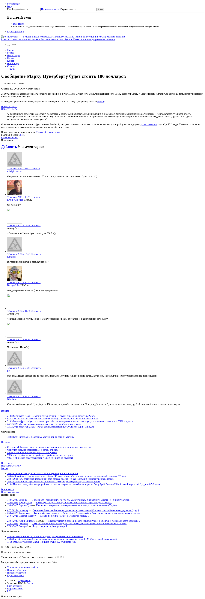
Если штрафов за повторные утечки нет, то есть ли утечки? (40, 437)
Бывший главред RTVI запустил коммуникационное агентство (45, 473)
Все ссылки (7, 463)
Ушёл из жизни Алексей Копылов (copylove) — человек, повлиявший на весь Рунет (52, 418)
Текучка (11, 69)
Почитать (6, 442)
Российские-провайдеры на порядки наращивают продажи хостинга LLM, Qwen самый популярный (62, 539)
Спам (21, 135)
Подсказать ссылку (11, 465)
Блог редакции (14, 586)
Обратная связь (15, 588)
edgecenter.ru (24, 580)
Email (10, 9)
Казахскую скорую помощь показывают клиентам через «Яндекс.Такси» (73, 502)
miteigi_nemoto (14, 171)
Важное (5, 411)
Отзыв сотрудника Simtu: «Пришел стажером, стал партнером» (42, 542)
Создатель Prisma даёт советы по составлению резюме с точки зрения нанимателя (49, 447)
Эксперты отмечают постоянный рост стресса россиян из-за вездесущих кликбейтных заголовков (63, 479)
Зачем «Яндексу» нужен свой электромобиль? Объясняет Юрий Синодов (50, 426)
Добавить (9, 147)
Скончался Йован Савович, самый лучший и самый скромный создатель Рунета (51, 416)
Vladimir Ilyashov (27, 515)
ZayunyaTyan (25, 502)
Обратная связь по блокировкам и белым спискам (32, 450)
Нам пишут (13, 63)
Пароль (54, 9)
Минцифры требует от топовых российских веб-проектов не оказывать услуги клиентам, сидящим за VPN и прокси (70, 421)
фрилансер (22, 510)
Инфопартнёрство (16, 572)
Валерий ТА (13, 285)
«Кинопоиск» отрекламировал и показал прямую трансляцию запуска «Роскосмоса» (56, 481)
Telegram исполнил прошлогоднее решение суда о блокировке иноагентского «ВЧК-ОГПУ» (79, 523)
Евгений (11, 256)
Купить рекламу (15, 31)
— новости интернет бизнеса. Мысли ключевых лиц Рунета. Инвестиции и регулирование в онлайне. (58, 39)
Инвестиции (13, 55)
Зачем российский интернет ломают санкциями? (32, 452)
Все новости (7, 489)
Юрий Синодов (15, 199)
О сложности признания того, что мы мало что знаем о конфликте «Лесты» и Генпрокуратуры (80, 500)
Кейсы (10, 61)
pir (8, 370)
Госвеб (10, 52)
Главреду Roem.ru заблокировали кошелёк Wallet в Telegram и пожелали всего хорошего (93, 521)
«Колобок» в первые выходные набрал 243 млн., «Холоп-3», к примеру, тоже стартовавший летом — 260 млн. (69, 476)
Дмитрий (23, 523)
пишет (100, 101)
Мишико (23, 500)
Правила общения (16, 570)
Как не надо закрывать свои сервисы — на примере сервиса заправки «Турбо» (76, 505)
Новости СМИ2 (9, 106)
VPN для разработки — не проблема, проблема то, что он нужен (40, 455)
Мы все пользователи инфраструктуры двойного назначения (44, 424)
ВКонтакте (18, 23)
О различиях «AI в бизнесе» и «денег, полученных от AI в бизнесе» (45, 536)
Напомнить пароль (50, 9)
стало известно (149, 124)
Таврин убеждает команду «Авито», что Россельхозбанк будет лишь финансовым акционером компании (87, 513)
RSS (9, 591)
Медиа (10, 50)
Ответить (35, 168)
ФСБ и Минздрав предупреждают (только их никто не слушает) (40, 458)
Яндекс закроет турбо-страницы (48, 526)
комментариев (9, 137)
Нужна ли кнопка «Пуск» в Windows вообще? (63, 515)
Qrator (30, 583)
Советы (11, 66)
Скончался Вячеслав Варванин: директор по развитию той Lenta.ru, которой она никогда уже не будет (85, 510)
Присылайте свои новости (49, 132)
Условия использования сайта (22, 567)
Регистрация (13, 3)
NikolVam (12, 399)
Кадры (10, 58)
